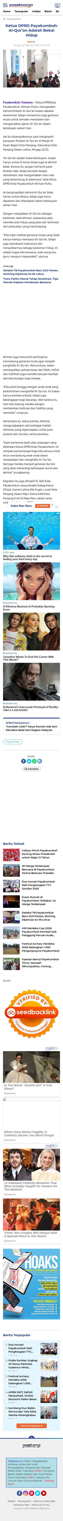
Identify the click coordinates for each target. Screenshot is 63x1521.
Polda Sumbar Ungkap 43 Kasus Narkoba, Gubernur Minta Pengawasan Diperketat (22, 1364)
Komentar (33, 769)
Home (6, 11)
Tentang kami (24, 1501)
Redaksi (11, 1501)
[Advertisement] (31, 318)
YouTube (46, 1497)
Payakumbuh (13, 741)
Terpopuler (21, 11)
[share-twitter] (29, 761)
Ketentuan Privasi (41, 1505)
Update (43, 506)
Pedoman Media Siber (44, 1501)
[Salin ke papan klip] (39, 761)
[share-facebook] (23, 761)
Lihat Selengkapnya (30, 1425)
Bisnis (48, 11)
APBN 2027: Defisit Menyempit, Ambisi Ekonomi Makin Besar (22, 1396)
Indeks (36, 11)
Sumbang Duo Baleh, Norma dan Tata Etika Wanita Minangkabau (22, 1411)
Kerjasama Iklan (21, 1505)
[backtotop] (32, 1439)
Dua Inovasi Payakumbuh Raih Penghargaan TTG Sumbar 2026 (20, 1348)
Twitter (39, 1497)
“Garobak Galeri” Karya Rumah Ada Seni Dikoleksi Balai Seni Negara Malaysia (31, 728)
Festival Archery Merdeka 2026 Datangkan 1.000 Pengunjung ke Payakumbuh (19, 1380)
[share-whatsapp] (34, 761)
